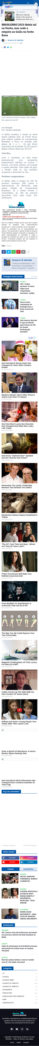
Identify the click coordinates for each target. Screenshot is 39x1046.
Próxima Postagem (29, 845)
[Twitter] (8, 47)
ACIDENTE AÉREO (20, 980)
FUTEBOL (9, 246)
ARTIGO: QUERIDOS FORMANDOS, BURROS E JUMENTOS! (28, 878)
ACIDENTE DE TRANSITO (20, 983)
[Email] (23, 252)
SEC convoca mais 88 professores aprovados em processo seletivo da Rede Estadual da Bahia (19, 934)
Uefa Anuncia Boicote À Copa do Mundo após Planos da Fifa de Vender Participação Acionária (28, 326)
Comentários (28, 869)
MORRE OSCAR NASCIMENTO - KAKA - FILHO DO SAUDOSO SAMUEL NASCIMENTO (28, 915)
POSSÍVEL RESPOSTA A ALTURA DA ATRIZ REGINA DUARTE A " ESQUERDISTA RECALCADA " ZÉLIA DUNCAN (28, 897)
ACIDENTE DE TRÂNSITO (20, 986)
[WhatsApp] (11, 47)
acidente (20, 977)
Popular (10, 869)
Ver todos (34, 276)
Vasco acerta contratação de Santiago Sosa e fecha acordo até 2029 (26, 306)
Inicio (12, 1042)
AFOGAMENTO (20, 990)
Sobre (19, 1042)
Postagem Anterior (9, 845)
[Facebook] (5, 47)
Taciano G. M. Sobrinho (22, 260)
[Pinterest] (18, 252)
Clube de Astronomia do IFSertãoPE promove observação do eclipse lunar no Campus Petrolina (19, 948)
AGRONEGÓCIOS (20, 1003)
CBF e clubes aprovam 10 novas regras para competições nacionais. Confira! (27, 288)
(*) (20, 973)
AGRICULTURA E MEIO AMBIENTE (20, 996)
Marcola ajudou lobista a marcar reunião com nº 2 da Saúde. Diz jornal (18, 961)
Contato (26, 1042)
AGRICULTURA (20, 993)
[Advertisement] (19, 73)
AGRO (20, 999)
